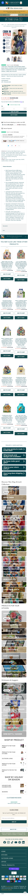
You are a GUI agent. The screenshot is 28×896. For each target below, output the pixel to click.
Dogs (11, 153)
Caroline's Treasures (5, 78)
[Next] (26, 41)
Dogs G (13, 153)
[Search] (23, 15)
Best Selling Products (15, 151)
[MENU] (1, 15)
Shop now (6, 492)
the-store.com (9, 886)
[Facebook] (4, 842)
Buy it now (14, 115)
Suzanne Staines (7, 156)
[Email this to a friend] (19, 145)
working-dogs (11, 160)
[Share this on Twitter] (8, 145)
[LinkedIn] (23, 842)
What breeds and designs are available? (12, 455)
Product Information (7, 166)
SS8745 (22, 159)
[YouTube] (16, 842)
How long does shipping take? (13, 474)
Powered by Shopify (6, 889)
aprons (7, 159)
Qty (2, 106)
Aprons (9, 151)
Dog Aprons (22, 152)
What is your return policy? (11, 468)
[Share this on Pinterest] (15, 145)
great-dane (18, 159)
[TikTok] (12, 842)
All (6, 151)
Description (5, 225)
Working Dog (14, 156)
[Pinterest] (19, 842)
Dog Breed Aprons (5, 153)
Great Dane (18, 153)
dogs (10, 159)
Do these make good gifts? (11, 462)
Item (4, 230)
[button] (2, 2)
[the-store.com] (14, 15)
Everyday (13, 159)
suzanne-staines (4, 160)
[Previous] (2, 41)
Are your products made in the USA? (13, 450)
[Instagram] (8, 842)
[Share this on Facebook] (12, 145)
